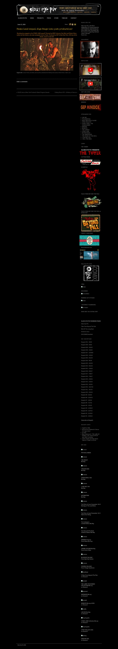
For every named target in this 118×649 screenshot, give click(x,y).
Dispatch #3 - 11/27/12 (86, 410)
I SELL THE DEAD (87, 139)
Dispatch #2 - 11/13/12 (86, 413)
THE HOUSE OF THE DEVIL (89, 136)
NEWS (32, 18)
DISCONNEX (84, 291)
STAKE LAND (85, 131)
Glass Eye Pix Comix (86, 263)
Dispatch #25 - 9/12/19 (87, 358)
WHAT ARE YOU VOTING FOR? (89, 311)
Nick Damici (55, 72)
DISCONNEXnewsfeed (87, 334)
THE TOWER (84, 146)
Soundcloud (97, 18)
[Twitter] (72, 24)
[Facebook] (70, 24)
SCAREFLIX (84, 167)
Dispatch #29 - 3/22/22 (87, 347)
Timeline (64, 18)
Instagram (94, 18)
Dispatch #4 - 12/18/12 (87, 408)
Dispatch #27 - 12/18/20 (87, 352)
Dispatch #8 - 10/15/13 (87, 397)
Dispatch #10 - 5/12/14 (87, 392)
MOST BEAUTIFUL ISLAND (89, 120)
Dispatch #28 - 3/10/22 (87, 350)
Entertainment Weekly (47, 72)
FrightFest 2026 (86, 428)
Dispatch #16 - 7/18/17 (87, 376)
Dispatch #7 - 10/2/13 (86, 400)
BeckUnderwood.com (86, 247)
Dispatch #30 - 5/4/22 (86, 344)
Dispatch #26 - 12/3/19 (87, 355)
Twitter (86, 18)
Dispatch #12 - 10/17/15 (87, 387)
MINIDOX (83, 102)
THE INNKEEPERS (87, 134)
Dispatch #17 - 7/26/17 (87, 373)
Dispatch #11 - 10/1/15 (86, 389)
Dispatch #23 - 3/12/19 (87, 363)
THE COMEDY (86, 129)
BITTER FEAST (86, 133)
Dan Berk (32, 72)
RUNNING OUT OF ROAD (87, 298)
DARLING (84, 126)
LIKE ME (84, 117)
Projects (40, 18)
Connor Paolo (26, 72)
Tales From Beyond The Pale (88, 326)
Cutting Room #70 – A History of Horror (65, 92)
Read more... (84, 35)
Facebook (82, 18)
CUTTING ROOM (85, 157)
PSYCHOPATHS (86, 119)
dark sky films (38, 72)
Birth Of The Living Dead (87, 329)
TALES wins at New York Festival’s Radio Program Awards (33, 92)
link (53, 36)
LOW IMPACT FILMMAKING (88, 304)
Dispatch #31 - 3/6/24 (86, 342)
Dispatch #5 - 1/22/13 (86, 405)
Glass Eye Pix (22, 18)
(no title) (84, 432)
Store (56, 18)
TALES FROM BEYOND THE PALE (90, 194)
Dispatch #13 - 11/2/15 (86, 384)
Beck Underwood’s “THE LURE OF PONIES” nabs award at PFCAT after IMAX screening (91, 436)
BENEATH (84, 128)
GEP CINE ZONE (85, 92)
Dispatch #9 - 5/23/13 (86, 395)
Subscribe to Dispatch (87, 420)
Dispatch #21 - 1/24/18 (87, 368)
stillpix (82, 284)
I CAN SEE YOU (86, 137)
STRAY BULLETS (86, 122)
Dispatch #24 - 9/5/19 (86, 360)
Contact (74, 18)
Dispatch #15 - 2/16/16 (87, 379)
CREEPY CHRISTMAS (87, 233)
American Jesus (85, 331)
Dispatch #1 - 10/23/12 (87, 416)
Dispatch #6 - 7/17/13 (86, 402)
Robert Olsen (61, 72)
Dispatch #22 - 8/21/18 (87, 366)
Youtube (90, 18)
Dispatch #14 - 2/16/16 (87, 381)
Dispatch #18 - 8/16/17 (87, 371)
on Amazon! (88, 585)
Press (49, 18)
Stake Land (68, 72)
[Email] (75, 24)
